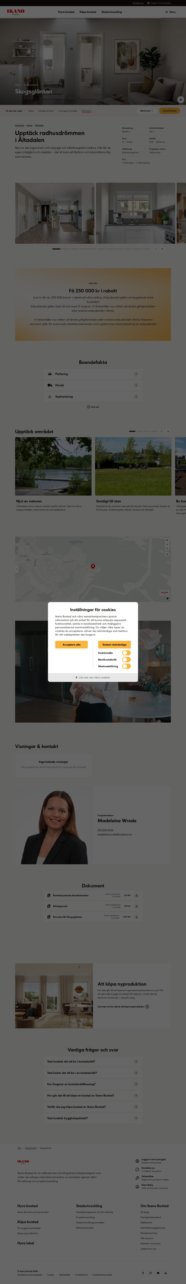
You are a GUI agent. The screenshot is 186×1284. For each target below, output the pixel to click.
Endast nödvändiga (114, 644)
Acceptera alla (71, 644)
